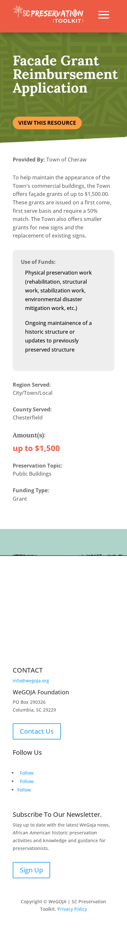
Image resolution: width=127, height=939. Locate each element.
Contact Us (37, 731)
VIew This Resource (47, 122)
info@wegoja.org (31, 680)
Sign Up (31, 870)
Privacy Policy (72, 909)
